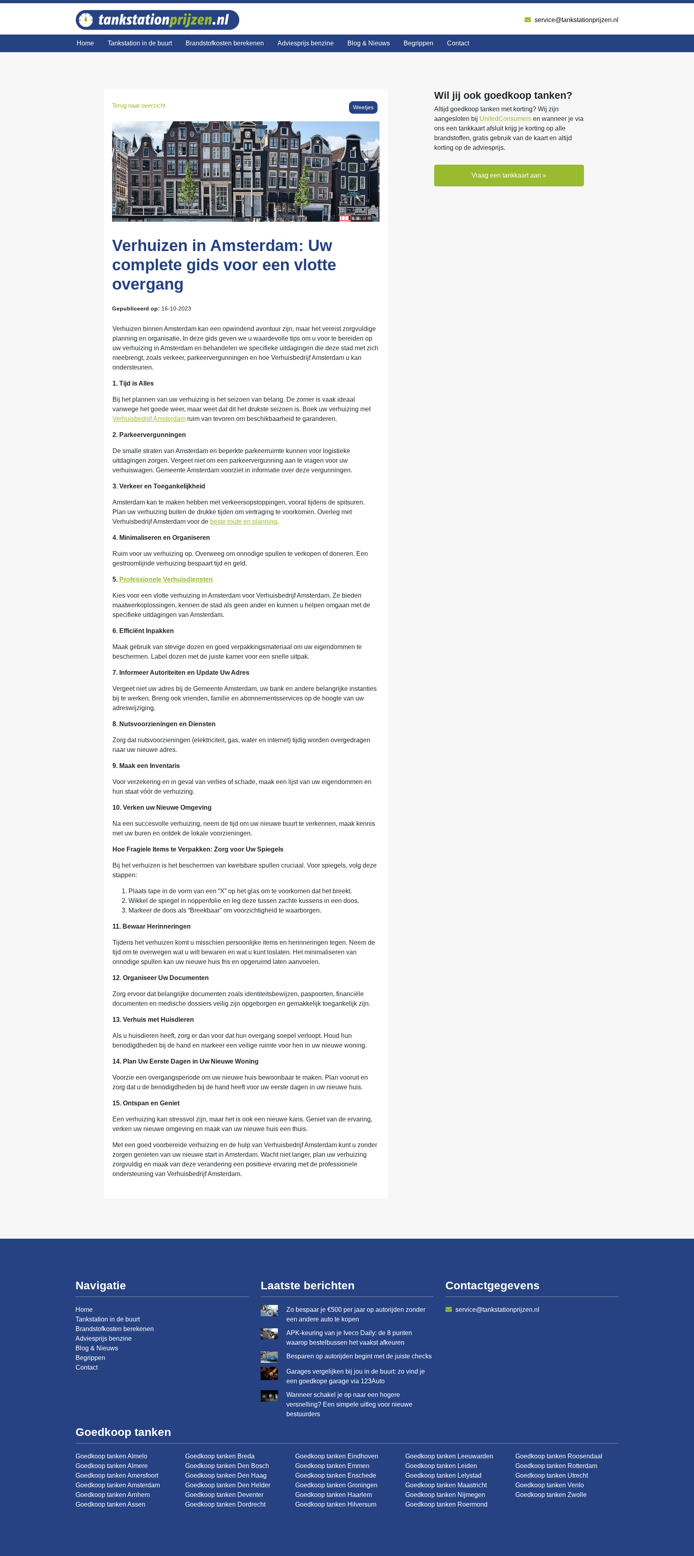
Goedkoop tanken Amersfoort (117, 1475)
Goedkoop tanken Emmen (332, 1465)
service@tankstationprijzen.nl (575, 19)
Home (85, 43)
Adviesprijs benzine (306, 43)
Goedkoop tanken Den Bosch (227, 1465)
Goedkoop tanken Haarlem (333, 1494)
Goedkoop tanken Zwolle (551, 1494)
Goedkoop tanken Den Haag (226, 1475)
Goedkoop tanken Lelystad (443, 1475)
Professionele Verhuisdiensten (166, 579)
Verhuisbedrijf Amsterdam (149, 418)
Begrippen (418, 43)
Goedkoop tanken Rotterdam (556, 1465)
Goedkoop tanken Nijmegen (445, 1494)
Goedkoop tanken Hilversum (335, 1504)
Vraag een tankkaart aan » (509, 175)
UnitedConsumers (505, 118)
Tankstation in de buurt (140, 43)
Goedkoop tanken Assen (110, 1504)
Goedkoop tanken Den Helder (227, 1485)
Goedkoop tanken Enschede (335, 1475)
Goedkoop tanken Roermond (446, 1504)
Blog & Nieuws (368, 43)
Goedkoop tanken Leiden (441, 1465)
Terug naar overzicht (138, 105)
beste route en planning (243, 521)
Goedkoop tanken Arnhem (113, 1494)
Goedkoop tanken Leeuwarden (449, 1456)
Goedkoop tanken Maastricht (446, 1485)
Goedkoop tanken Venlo (549, 1485)
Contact (458, 43)
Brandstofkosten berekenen (225, 43)
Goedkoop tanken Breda (220, 1456)
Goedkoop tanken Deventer (224, 1494)
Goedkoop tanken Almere (112, 1465)
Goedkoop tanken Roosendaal (558, 1456)
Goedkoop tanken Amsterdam (118, 1485)
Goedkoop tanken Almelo (111, 1456)
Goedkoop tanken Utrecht (551, 1475)
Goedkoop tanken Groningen (336, 1485)
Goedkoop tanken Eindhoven (336, 1456)
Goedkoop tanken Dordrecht (225, 1504)
